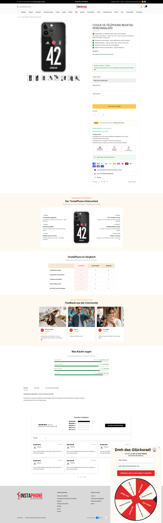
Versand (36, 388)
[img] (37, 444)
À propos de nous (115, 1)
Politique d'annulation (62, 503)
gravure (82, 12)
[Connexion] (141, 7)
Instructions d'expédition (97, 498)
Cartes (98, 12)
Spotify (64, 12)
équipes (31, 12)
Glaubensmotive (107, 12)
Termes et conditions (62, 496)
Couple (57, 12)
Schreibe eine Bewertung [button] (115, 425)
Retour (93, 503)
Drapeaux (23, 12)
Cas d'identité (90, 12)
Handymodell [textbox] (97, 77)
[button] (30, 78)
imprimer (59, 501)
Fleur (122, 12)
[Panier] (145, 7)
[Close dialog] (159, 447)
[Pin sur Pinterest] (101, 181)
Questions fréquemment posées (133, 1)
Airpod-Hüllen (129, 12)
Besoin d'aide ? (132, 181)
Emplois (59, 506)
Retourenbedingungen (52, 388)
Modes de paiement (96, 501)
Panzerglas (139, 12)
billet (76, 12)
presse (58, 509)
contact (122, 1)
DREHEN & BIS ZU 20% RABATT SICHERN (135, 473)
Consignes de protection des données (67, 498)
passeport (38, 12)
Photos (116, 12)
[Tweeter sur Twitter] (104, 181)
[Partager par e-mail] (107, 181)
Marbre (70, 12)
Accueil (18, 17)
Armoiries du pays (48, 12)
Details (26, 388)
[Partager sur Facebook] (99, 181)
